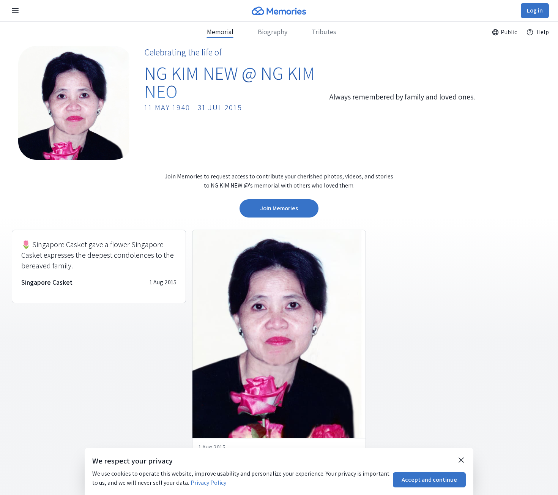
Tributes (324, 32)
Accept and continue (429, 480)
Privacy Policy (208, 483)
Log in (535, 10)
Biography (272, 32)
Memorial (220, 32)
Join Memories (279, 208)
